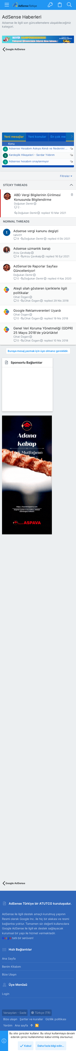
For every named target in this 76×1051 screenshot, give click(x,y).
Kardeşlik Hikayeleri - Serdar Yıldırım (32, 154)
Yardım (7, 1025)
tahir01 (17, 235)
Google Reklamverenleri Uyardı (37, 310)
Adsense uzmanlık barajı (31, 248)
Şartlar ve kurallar (31, 1019)
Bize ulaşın (9, 974)
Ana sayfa (9, 958)
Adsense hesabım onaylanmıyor (29, 161)
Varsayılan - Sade (14, 1012)
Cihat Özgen (21, 297)
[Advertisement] (38, 94)
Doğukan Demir (23, 203)
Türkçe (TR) (42, 1012)
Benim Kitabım (11, 966)
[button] (7, 4)
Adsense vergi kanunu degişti (35, 231)
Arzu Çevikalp (22, 252)
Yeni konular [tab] (37, 137)
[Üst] (31, 1025)
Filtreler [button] (65, 176)
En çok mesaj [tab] (60, 137)
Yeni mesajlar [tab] (14, 137)
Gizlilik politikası (55, 1019)
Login (5, 993)
